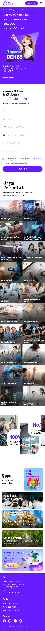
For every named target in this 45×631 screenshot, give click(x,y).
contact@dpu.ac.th (12, 610)
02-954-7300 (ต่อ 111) (14, 603)
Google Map (9, 592)
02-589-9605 (10, 607)
